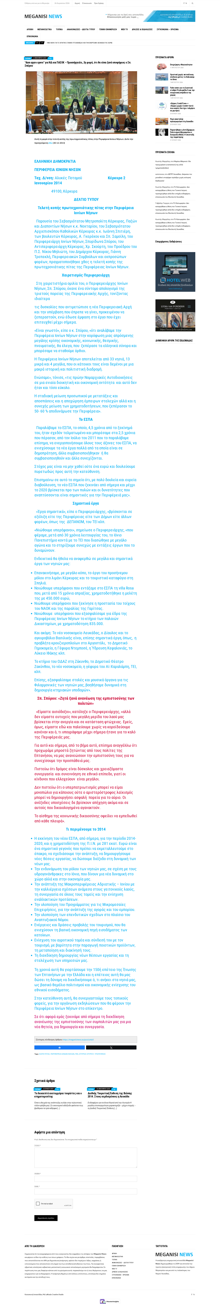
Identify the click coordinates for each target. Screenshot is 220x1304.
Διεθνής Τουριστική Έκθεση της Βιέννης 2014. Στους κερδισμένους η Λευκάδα (110, 1095)
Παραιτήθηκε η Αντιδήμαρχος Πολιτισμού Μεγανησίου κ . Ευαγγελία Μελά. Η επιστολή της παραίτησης (182, 133)
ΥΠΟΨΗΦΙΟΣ (100, 1054)
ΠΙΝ (76, 1054)
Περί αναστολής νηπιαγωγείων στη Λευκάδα (181, 120)
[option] (121, 43)
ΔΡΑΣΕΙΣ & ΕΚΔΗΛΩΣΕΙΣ (142, 29)
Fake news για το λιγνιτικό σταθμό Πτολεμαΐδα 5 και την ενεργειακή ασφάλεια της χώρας (182, 91)
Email (37, 1187)
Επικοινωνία (87, 3)
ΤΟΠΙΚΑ (59, 29)
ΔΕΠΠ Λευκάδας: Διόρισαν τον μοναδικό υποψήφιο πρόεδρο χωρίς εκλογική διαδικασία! (173, 177)
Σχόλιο (37, 1146)
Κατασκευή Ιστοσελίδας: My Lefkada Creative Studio (44, 1294)
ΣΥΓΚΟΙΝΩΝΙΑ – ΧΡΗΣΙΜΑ (168, 29)
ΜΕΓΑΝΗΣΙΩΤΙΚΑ (44, 29)
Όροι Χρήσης (99, 3)
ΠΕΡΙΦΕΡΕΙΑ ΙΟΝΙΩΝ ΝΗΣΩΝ (62, 1054)
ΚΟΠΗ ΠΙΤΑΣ (44, 1054)
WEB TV (124, 29)
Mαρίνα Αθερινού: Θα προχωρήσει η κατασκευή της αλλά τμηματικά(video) (173, 164)
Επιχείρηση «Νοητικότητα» (181, 64)
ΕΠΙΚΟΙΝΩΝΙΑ (32, 36)
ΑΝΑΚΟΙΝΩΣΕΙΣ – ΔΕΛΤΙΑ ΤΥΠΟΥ (81, 29)
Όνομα (37, 1174)
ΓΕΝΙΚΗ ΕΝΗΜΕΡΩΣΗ (108, 29)
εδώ (50, 143)
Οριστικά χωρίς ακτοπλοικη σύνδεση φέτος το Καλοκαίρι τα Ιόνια (182, 77)
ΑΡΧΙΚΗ (30, 29)
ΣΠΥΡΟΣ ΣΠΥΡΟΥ (86, 1054)
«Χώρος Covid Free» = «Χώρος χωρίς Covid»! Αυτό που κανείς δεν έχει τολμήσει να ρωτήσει (80, 43)
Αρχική (77, 3)
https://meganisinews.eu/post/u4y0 (78, 1039)
